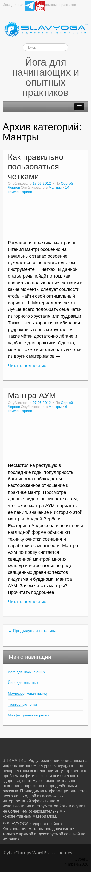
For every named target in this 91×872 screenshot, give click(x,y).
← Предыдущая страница (32, 631)
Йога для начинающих (26, 672)
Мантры (55, 187)
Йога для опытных (23, 682)
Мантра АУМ (32, 395)
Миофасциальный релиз (28, 715)
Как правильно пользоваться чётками (35, 167)
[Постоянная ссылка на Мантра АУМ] (45, 439)
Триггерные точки (22, 704)
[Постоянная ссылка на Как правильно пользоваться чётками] (45, 219)
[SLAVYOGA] (45, 29)
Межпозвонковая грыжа (27, 693)
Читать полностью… (29, 365)
